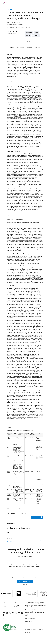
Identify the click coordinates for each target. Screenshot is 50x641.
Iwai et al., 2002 (36, 117)
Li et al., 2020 (40, 491)
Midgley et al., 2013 (27, 360)
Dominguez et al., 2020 (39, 479)
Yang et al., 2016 (39, 447)
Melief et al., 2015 (27, 114)
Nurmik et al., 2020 (19, 410)
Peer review (29, 47)
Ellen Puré (18, 22)
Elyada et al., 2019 (19, 323)
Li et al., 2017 (37, 351)
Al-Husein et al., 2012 (35, 96)
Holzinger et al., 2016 (14, 123)
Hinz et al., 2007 (38, 282)
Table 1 (26, 410)
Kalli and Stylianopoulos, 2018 (17, 240)
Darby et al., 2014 (13, 173)
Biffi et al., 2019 (19, 348)
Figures (20, 47)
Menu (44, 3)
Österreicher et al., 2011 (39, 457)
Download (29, 32)
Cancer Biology (10, 9)
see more (16, 224)
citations (27, 41)
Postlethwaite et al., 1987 (29, 200)
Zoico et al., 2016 (22, 247)
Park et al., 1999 (22, 404)
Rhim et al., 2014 (33, 363)
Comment (36, 36)
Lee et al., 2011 (39, 449)
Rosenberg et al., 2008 (25, 123)
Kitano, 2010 (39, 404)
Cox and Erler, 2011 (14, 237)
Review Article (9, 8)
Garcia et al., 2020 (15, 301)
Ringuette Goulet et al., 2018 (18, 205)
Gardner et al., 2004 (18, 200)
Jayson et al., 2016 (25, 96)
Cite (37, 32)
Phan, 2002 (22, 282)
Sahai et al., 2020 (31, 155)
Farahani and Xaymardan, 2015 (39, 495)
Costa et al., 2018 (36, 401)
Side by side (37, 47)
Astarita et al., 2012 (11, 405)
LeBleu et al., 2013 (30, 282)
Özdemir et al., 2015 (32, 262)
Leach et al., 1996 (18, 117)
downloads (34, 40)
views (27, 40)
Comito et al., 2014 (35, 259)
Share (28, 35)
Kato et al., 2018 (39, 441)
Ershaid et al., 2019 (18, 211)
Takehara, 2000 (35, 202)
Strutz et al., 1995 (15, 407)
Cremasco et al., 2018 (20, 418)
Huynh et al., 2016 (14, 402)
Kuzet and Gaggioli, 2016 (17, 202)
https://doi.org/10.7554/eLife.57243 (20, 27)
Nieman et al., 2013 (13, 247)
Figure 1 (32, 197)
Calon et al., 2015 (27, 259)
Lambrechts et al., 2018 (29, 323)
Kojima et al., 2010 (29, 231)
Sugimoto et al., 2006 (30, 408)
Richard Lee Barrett (11, 22)
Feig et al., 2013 (39, 446)
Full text (12, 47)
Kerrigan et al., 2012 (39, 502)
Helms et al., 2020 (29, 290)
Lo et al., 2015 (38, 448)
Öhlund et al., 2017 (11, 348)
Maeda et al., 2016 (28, 407)
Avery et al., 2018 (30, 234)
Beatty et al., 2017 (17, 115)
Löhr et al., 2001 (27, 202)
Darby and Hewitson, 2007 (19, 180)
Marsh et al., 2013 (27, 137)
